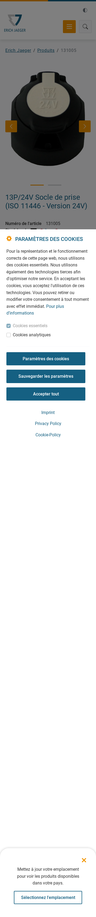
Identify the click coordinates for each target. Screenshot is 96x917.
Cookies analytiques (32, 334)
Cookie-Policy (48, 434)
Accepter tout (46, 394)
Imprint (48, 412)
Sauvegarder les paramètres (45, 376)
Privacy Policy (48, 423)
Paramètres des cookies (46, 358)
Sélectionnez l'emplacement (48, 897)
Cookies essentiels (30, 325)
